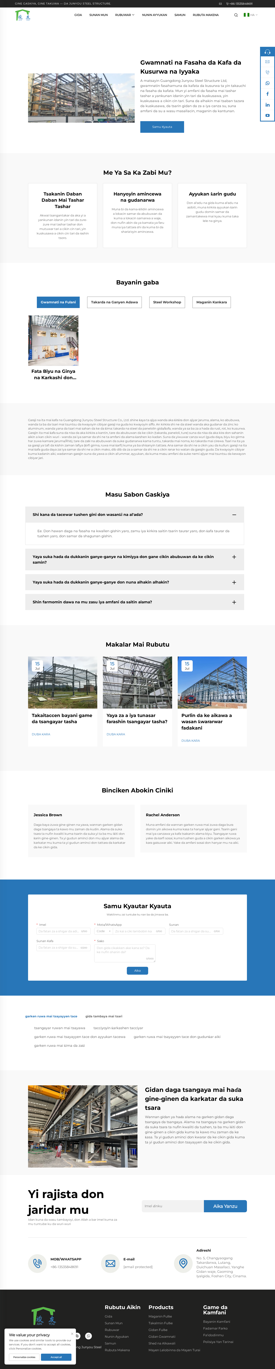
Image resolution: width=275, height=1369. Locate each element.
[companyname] (23, 14)
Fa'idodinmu (213, 1335)
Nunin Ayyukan (154, 15)
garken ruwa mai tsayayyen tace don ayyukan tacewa (80, 1037)
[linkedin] (267, 105)
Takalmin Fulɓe (161, 1323)
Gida (78, 15)
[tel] (267, 73)
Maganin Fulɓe (160, 1316)
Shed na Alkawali (162, 1343)
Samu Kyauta (162, 127)
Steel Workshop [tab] (167, 302)
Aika (137, 970)
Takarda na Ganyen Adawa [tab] (114, 302)
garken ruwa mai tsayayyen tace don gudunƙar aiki (177, 1037)
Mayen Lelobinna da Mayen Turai (174, 1350)
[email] (267, 62)
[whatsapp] (267, 84)
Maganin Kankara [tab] (211, 302)
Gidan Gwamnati (162, 1336)
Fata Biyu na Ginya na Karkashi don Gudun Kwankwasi (53, 375)
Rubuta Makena (206, 15)
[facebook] (267, 94)
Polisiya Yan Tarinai (218, 1342)
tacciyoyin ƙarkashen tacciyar (118, 1028)
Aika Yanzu (225, 1206)
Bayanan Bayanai (53, 340)
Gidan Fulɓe (158, 1330)
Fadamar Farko (215, 1328)
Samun (180, 15)
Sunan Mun (98, 15)
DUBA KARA (41, 734)
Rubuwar (123, 15)
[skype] (77, 1336)
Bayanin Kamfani (216, 1321)
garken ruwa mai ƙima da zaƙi (59, 1046)
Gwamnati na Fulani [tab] (58, 302)
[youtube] (267, 116)
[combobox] (103, 931)
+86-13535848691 (241, 3)
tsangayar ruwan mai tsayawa (59, 1028)
